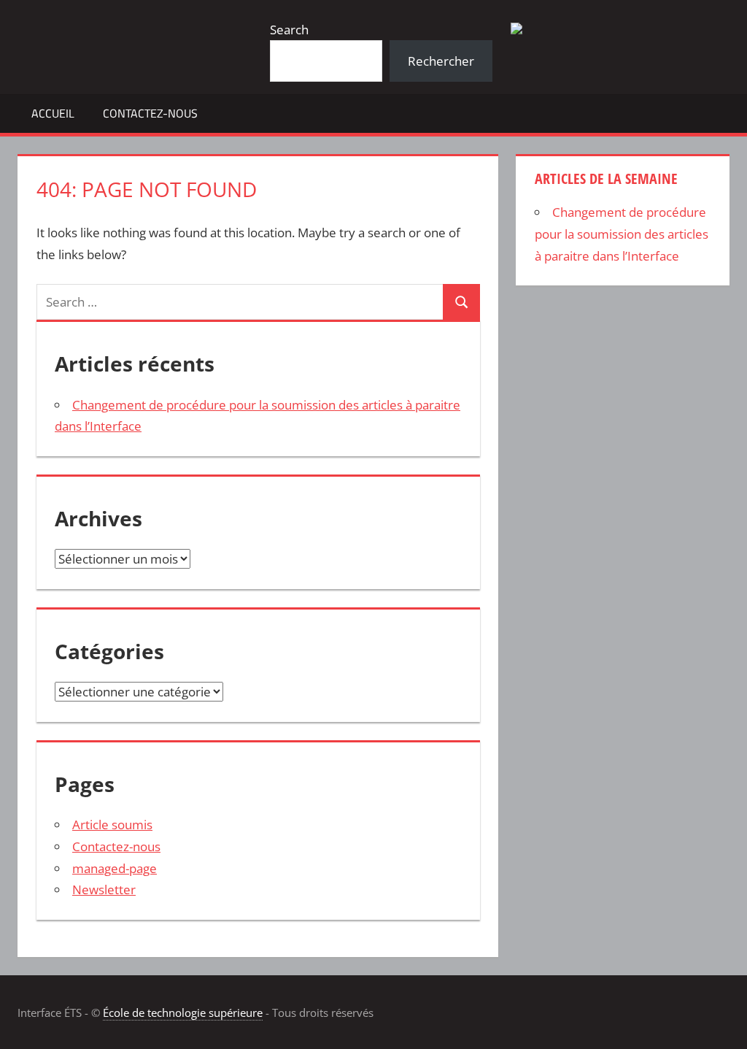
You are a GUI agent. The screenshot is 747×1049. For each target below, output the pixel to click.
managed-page (114, 868)
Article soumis (112, 824)
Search (289, 29)
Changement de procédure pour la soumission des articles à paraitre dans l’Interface (621, 234)
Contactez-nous (150, 113)
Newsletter (104, 889)
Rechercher (441, 61)
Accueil (52, 113)
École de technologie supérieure (183, 1012)
